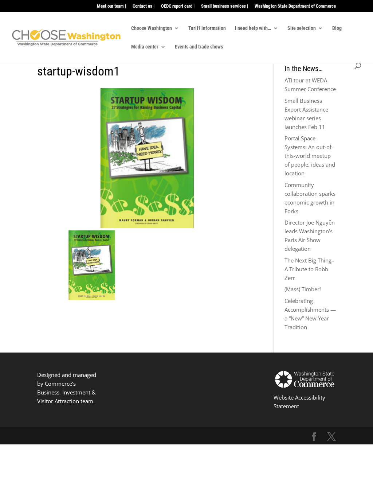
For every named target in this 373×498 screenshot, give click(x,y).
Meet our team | (111, 6)
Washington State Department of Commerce (295, 6)
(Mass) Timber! (302, 289)
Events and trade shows (199, 47)
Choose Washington (151, 28)
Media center (144, 47)
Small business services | (224, 6)
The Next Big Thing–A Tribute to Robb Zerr (309, 269)
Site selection (301, 28)
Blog (337, 28)
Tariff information (207, 28)
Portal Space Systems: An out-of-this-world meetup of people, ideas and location (309, 156)
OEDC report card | (178, 6)
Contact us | (143, 6)
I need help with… (253, 28)
